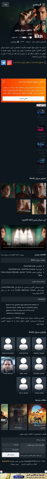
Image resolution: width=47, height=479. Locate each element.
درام (33, 42)
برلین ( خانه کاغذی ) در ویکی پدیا (12, 255)
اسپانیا (28, 42)
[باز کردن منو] (43, 4)
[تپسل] (1, 471)
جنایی (38, 42)
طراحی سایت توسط (12, 461)
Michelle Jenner (18, 272)
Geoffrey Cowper (28, 269)
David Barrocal (29, 266)
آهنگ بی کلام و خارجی (29, 464)
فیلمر (44, 434)
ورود (5, 4)
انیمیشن (43, 42)
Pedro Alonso (6, 272)
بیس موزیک (14, 464)
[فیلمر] (37, 4)
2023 (22, 42)
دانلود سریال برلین (23, 30)
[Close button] (45, 471)
